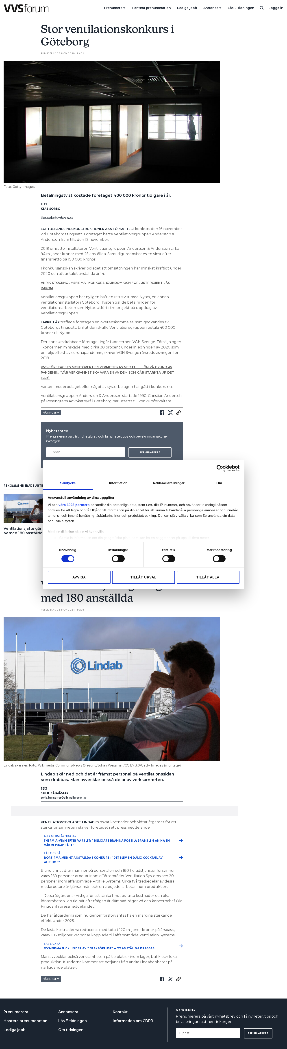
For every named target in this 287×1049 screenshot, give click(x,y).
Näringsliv (51, 412)
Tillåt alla (208, 577)
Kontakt (120, 1012)
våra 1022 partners (74, 504)
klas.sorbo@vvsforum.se (57, 218)
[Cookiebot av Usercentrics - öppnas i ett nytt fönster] (219, 468)
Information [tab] (118, 483)
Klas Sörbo (50, 209)
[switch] (118, 558)
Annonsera (212, 8)
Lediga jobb (187, 8)
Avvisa (79, 577)
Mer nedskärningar (107, 840)
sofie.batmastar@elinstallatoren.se (64, 797)
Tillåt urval (143, 577)
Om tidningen (70, 1030)
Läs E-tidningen (241, 8)
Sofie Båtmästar (55, 793)
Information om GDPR (133, 1021)
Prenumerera (115, 8)
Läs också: (103, 857)
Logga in (276, 8)
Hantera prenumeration (151, 8)
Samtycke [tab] (68, 483)
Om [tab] (219, 483)
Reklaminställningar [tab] (169, 483)
